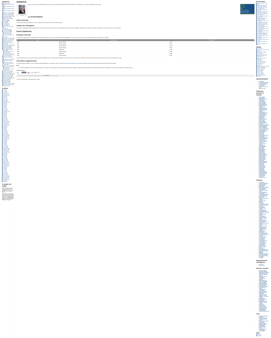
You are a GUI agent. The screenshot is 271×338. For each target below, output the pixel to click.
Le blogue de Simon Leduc (263, 225)
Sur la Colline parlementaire (6, 20)
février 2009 (5, 146)
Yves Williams (262, 329)
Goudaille (261, 316)
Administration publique (8, 73)
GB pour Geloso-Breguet (262, 201)
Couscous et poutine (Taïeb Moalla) (263, 50)
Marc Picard (261, 148)
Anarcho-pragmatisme (263, 183)
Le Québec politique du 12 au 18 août (262, 38)
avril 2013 (5, 97)
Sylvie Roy (261, 176)
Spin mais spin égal (263, 254)
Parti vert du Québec (8, 65)
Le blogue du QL (262, 230)
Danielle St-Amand (263, 118)
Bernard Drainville (262, 103)
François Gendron (262, 127)
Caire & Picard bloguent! (262, 106)
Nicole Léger (261, 160)
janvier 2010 (5, 134)
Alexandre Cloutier (263, 98)
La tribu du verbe (262, 216)
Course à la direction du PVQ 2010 (8, 69)
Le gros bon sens (262, 84)
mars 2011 (5, 118)
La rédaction (5, 24)
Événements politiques (7, 16)
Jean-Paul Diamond (263, 138)
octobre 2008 (5, 151)
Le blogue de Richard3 (263, 82)
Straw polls (6, 85)
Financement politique (8, 38)
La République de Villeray (262, 214)
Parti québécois (7, 62)
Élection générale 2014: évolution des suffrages (262, 6)
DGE (5, 37)
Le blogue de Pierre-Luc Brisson (264, 223)
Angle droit (261, 264)
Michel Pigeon (262, 156)
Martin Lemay (262, 152)
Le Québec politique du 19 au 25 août (262, 36)
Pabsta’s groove (262, 246)
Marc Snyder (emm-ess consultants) (264, 321)
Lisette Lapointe (262, 145)
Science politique (6, 72)
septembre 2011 (6, 111)
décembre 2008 (6, 148)
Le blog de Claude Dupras (262, 218)
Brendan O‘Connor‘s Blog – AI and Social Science (263, 274)
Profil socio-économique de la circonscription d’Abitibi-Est (76, 63)
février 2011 (5, 119)
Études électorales (7, 75)
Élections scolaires (7, 15)
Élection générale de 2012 (9, 8)
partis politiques (6, 48)
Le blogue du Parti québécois (263, 229)
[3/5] (46, 75)
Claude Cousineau (263, 114)
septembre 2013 (6, 95)
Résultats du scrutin (244, 12)
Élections (5, 3)
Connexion (259, 334)
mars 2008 (5, 158)
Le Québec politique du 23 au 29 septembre (262, 25)
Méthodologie (6, 81)
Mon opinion (261, 85)
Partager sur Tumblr (24, 72)
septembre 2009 (6, 138)
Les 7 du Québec (262, 236)
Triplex (260, 327)
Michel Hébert (260, 63)
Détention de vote (262, 196)
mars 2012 (5, 109)
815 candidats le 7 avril (262, 7)
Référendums (6, 41)
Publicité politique (7, 46)
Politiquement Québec (263, 249)
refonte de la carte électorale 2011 (7, 33)
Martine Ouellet (262, 153)
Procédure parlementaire (8, 26)
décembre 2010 (6, 121)
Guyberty (261, 203)
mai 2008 (5, 156)
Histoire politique (7, 76)
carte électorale (7, 31)
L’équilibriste (261, 81)
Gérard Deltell (262, 131)
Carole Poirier (262, 111)
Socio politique (7, 78)
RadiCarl (261, 251)
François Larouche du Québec (263, 199)
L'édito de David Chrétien (262, 208)
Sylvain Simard (262, 175)
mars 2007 (5, 172)
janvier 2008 (5, 161)
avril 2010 (5, 130)
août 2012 (5, 103)
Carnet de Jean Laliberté (262, 279)
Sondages (5, 80)
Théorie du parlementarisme (6, 29)
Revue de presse (7, 18)
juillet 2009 (5, 140)
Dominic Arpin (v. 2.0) (261, 54)
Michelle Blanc (262, 325)
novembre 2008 (6, 149)
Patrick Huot (261, 163)
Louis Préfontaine (262, 243)
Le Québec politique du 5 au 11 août (263, 40)
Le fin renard (261, 231)
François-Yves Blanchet (264, 128)
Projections (6, 82)
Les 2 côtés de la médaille (262, 235)
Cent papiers (259, 48)
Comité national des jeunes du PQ (263, 193)
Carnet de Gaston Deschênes (262, 277)
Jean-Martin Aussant (263, 137)
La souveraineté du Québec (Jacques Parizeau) (263, 141)
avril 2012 (5, 107)
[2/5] (45, 75)
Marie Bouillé (261, 150)
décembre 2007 (6, 162)
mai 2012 (5, 106)
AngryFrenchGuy (262, 184)
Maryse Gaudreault (263, 154)
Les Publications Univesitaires (262, 290)
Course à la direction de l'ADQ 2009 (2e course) (8, 54)
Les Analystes (262, 237)
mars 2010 (5, 131)
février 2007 (5, 173)
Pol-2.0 (260, 247)
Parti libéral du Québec (8, 60)
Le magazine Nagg (263, 232)
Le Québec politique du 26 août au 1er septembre (262, 33)
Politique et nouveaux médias (263, 297)
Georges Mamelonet (263, 130)
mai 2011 (5, 115)
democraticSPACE (263, 283)
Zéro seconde (262, 330)
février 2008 (5, 160)
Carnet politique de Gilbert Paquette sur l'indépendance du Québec (263, 109)
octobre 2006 (5, 178)
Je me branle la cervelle (264, 204)
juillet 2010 (5, 127)
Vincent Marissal (260, 73)
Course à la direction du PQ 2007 (8, 64)
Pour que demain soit (263, 250)
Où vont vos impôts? (261, 68)
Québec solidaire (7, 71)
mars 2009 (5, 145)
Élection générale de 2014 (9, 10)
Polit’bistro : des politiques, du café (263, 295)
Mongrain (259, 65)
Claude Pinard (262, 115)
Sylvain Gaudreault (263, 173)
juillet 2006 (5, 181)
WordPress (259, 335)
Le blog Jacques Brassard (262, 144)
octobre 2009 (5, 137)
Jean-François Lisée (261, 61)
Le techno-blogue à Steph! (263, 319)
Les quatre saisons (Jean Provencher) (263, 292)
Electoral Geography (263, 284)
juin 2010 (5, 128)
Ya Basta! (261, 257)
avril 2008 (5, 157)
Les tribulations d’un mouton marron (263, 241)
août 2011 (5, 112)
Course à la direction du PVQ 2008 (8, 67)
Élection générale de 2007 (9, 4)
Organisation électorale (8, 59)
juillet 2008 (5, 154)
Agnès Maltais (262, 96)
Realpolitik (261, 252)
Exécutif (4, 21)
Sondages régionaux (8, 84)
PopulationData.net (263, 301)
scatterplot (261, 304)
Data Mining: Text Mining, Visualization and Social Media (263, 281)
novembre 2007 (6, 163)
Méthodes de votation (8, 39)
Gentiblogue (261, 202)
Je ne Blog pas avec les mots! (263, 206)
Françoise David (262, 129)
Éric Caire (261, 123)
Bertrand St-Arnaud (263, 104)
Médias (4, 43)
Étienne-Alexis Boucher (264, 124)
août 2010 (5, 126)
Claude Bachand (262, 113)
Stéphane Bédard (262, 171)
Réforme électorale (7, 42)
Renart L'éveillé (262, 88)
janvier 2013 (5, 101)
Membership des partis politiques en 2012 (262, 19)
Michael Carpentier (263, 323)
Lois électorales (6, 30)
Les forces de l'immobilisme (262, 239)
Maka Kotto (261, 147)
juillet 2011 (5, 113)
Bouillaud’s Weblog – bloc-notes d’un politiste (264, 272)
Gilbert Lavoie (260, 60)
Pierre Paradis (262, 166)
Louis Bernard (262, 242)
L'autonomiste (262, 207)
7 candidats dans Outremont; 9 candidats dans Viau (262, 9)
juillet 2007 (5, 168)
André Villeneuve (262, 101)
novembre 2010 (6, 122)
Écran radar (261, 197)
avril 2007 (5, 171)
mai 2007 (5, 170)
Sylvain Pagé (262, 174)
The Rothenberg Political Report (262, 310)
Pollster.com (261, 300)
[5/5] (48, 75)
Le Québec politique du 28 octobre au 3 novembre (262, 12)
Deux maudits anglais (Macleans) (261, 52)
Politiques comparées (8, 77)
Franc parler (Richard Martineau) (261, 59)
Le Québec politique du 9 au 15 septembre (263, 29)
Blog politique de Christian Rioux (262, 189)
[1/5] (44, 75)
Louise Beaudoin (262, 146)
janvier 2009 (5, 147)
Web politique (6, 47)
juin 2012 (5, 105)
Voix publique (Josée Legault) (261, 76)
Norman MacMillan (263, 162)
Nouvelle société (262, 245)
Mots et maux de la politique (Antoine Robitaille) (263, 67)
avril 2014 (5, 90)
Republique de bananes (264, 253)
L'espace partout (262, 210)
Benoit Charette (262, 102)
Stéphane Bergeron (263, 172)
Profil (241, 8)
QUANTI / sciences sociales (263, 303)
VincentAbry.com (262, 328)
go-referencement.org (263, 316)
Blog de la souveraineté (264, 187)
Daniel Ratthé (262, 116)
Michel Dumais (262, 324)
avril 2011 (5, 117)
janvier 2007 (5, 174)
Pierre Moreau (262, 165)
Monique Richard (262, 157)
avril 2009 (5, 144)
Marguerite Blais (262, 149)
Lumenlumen (261, 244)
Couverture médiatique (8, 45)
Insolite (4, 22)
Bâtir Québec (262, 186)
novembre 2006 (6, 177)
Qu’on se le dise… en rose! (263, 87)
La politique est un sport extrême (264, 212)
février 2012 (5, 110)
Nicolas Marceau (262, 159)
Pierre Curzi (261, 164)
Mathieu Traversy (262, 155)
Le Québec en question (264, 233)
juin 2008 (5, 155)
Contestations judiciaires (9, 34)
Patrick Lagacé (260, 69)
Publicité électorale (7, 40)
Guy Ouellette (262, 134)
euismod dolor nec (9, 190)
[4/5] (47, 75)
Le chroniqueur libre (263, 83)
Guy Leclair (261, 133)
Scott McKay (262, 170)
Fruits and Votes (262, 285)
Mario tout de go (262, 322)
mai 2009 (5, 143)
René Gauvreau (262, 167)
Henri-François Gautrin (263, 135)
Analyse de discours (8, 74)
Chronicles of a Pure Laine (263, 191)
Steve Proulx (260, 71)
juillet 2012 (5, 104)
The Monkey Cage (263, 308)
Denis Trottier (262, 120)
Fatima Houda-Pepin (263, 125)
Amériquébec (262, 182)
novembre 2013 (6, 93)
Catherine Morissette (263, 112)
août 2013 (5, 96)
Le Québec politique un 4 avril (262, 44)
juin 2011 (5, 114)
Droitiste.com (262, 265)
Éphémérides (6, 17)
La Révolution (262, 216)
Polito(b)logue (262, 298)
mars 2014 (5, 92)
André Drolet (261, 99)
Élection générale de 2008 (9, 6)
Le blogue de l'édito (261, 62)
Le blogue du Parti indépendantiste (263, 227)
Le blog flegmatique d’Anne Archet (263, 221)
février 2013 (5, 100)
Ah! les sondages (262, 270)
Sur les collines (260, 72)
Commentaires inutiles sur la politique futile (263, 195)
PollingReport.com (263, 299)
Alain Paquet (261, 97)
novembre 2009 (6, 136)
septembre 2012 (6, 102)
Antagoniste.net (262, 185)
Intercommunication (263, 317)
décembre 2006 (6, 175)
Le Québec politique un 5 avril (262, 42)
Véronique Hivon (262, 177)
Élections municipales (8, 12)
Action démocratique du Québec (8, 50)
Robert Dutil (261, 168)
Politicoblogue (262, 248)
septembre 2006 (6, 179)
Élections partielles (7, 13)
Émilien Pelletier (262, 121)
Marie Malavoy (262, 151)
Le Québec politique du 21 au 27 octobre (262, 14)
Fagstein (259, 57)
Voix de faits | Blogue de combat (263, 256)
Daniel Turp (261, 117)
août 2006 (5, 180)
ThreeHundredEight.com (264, 311)
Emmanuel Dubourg (263, 122)
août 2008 (5, 153)
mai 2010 (5, 129)
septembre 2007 (6, 165)
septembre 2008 (6, 152)
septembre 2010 (6, 125)
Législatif (5, 25)
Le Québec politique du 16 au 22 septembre (262, 27)
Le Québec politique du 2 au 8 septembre (263, 31)
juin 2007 (5, 169)
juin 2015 (5, 89)
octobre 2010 (5, 123)
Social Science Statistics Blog (262, 306)
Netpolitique (261, 293)
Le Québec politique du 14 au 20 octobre (262, 16)
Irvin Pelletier (262, 136)
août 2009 (5, 139)
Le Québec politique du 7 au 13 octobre (263, 21)
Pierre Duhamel (260, 70)
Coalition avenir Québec (8, 57)
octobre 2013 (5, 94)
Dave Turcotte (262, 119)
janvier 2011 (5, 120)
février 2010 (5, 132)
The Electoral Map (263, 307)
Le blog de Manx (262, 219)
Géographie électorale (263, 286)
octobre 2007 (5, 164)
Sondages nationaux (8, 83)
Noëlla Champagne (263, 161)
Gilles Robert (261, 132)
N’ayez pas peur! (262, 326)
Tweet (18, 72)
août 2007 (5, 166)
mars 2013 (5, 98)
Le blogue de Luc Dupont (262, 288)
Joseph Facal (262, 139)
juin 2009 (5, 142)
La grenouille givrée (263, 211)
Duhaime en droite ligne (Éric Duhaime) (262, 56)
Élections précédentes (245, 10)
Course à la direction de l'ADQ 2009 (8, 52)
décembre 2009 (6, 135)
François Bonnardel (263, 126)
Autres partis (6, 55)
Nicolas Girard (262, 158)
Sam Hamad (261, 169)
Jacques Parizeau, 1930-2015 (262, 4)
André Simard (262, 100)
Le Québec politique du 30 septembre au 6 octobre (262, 23)
